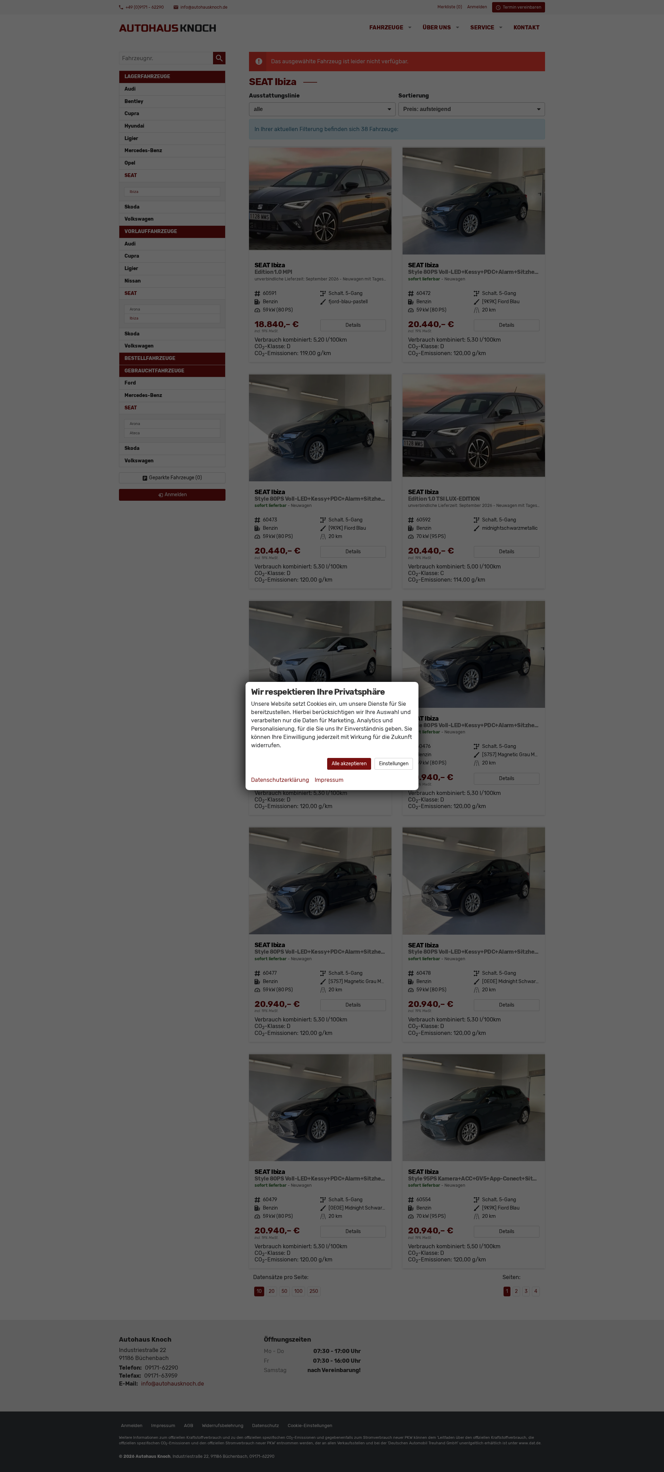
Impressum (329, 780)
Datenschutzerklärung (280, 780)
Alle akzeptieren (349, 764)
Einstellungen (393, 764)
